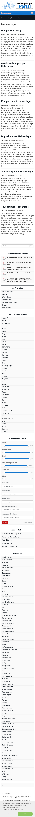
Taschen (5, 747)
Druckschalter (7, 490)
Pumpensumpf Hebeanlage (15, 101)
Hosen (4, 644)
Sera (3, 400)
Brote (4, 591)
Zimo (4, 432)
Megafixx (5, 379)
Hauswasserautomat (9, 302)
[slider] (4, 445)
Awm (4, 331)
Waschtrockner (7, 763)
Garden (4, 352)
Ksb (3, 373)
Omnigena (5, 387)
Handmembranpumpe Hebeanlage (13, 64)
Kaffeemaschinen (8, 647)
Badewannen (6, 573)
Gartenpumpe (7, 300)
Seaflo (4, 397)
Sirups (4, 740)
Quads (4, 703)
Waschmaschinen (8, 761)
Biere (4, 583)
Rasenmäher (6, 705)
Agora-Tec (5, 318)
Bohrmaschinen (7, 586)
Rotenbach (5, 395)
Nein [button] (9, 814)
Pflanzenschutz (7, 687)
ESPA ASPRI (6, 347)
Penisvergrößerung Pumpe (11, 537)
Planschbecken (7, 689)
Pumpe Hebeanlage (11, 30)
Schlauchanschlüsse (9, 729)
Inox (3, 363)
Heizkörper (6, 636)
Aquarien (5, 565)
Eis (3, 607)
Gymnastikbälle (7, 628)
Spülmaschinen (7, 742)
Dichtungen (6, 599)
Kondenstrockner (8, 668)
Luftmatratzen (7, 676)
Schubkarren (6, 734)
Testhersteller (7, 410)
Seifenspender (7, 737)
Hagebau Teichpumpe (9, 546)
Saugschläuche (7, 726)
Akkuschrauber (7, 560)
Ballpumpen (6, 576)
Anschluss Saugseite (9, 506)
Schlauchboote (7, 732)
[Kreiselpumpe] (17, 5)
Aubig (4, 328)
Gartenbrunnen (7, 618)
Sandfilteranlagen (8, 724)
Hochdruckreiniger (8, 639)
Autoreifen (5, 570)
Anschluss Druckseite (9, 514)
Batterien (5, 578)
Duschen (5, 605)
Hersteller (5, 483)
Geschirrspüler (7, 626)
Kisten (4, 663)
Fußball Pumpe (7, 540)
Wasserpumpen (7, 769)
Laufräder (5, 671)
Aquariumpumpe (8, 292)
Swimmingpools (7, 745)
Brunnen (5, 594)
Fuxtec (4, 350)
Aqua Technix (6, 323)
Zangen (4, 777)
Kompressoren (7, 665)
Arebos (4, 326)
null (3, 381)
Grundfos (5, 358)
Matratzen (5, 679)
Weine (4, 771)
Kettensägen (6, 658)
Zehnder (5, 429)
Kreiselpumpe (6, 13)
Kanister (5, 655)
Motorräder (6, 681)
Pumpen (5, 700)
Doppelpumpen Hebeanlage (16, 136)
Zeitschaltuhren (7, 779)
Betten (4, 581)
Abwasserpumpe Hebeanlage (17, 171)
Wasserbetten (7, 766)
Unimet (4, 416)
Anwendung (6, 498)
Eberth (4, 336)
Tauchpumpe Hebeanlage (15, 206)
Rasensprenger (7, 708)
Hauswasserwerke (8, 631)
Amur (4, 321)
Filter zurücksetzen (28, 522)
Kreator (4, 371)
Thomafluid (6, 413)
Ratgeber (10, 18)
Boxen (4, 589)
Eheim (4, 342)
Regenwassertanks (8, 718)
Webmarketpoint (8, 418)
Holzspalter (6, 642)
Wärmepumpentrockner (10, 755)
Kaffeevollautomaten (9, 650)
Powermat (5, 389)
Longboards (6, 673)
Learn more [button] (19, 809)
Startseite (4, 18)
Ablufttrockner (7, 557)
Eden (3, 339)
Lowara (4, 376)
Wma (4, 424)
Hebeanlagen (21, 34)
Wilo (3, 421)
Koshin (4, 368)
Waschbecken (7, 758)
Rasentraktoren (7, 710)
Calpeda (5, 334)
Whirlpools (5, 774)
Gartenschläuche (8, 623)
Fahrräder (5, 610)
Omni (4, 384)
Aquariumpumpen (8, 568)
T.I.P (3, 408)
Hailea (4, 360)
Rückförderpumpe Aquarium (11, 534)
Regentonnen (6, 716)
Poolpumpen (6, 695)
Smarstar (5, 405)
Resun (4, 392)
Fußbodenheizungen (9, 615)
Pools (4, 697)
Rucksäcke (6, 721)
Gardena (5, 355)
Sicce (4, 403)
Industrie (5, 305)
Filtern (5, 522)
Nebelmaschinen (8, 684)
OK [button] (25, 814)
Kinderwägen (6, 660)
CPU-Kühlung (6, 297)
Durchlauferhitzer (8, 602)
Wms (4, 426)
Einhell (4, 344)
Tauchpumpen (7, 750)
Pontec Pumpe (7, 543)
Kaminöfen (6, 652)
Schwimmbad (6, 308)
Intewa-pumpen (7, 365)
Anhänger (5, 562)
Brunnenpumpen (7, 597)
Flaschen (5, 613)
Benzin (4, 294)
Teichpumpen (6, 753)
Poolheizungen (7, 692)
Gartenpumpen (7, 621)
